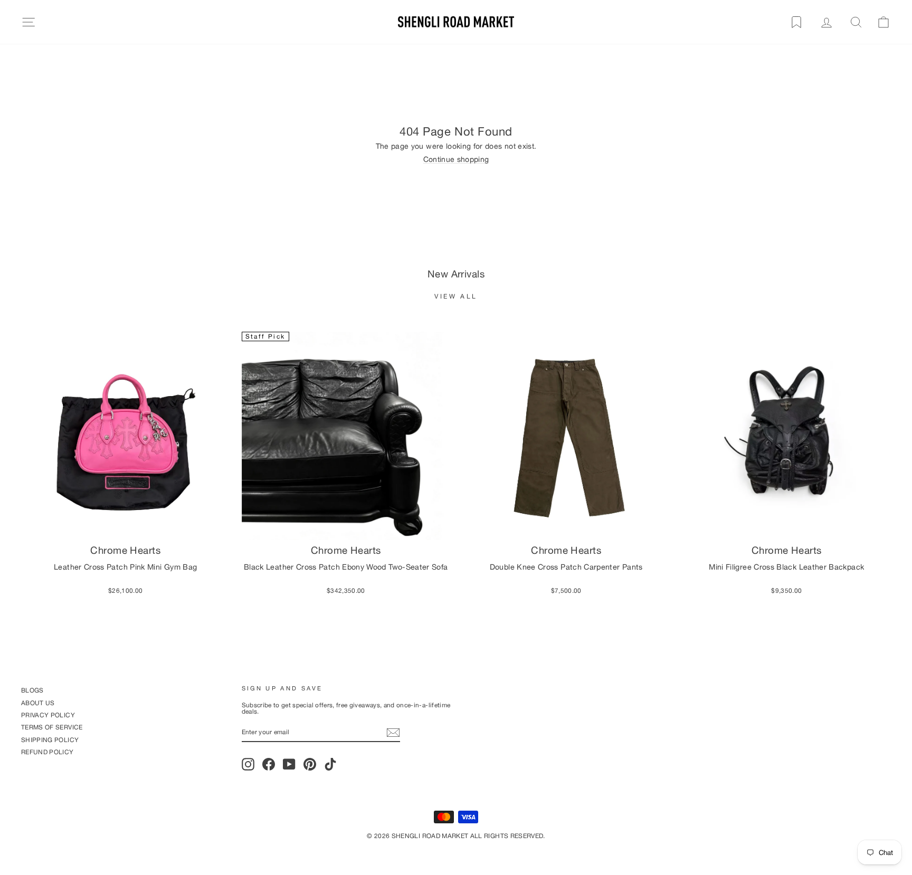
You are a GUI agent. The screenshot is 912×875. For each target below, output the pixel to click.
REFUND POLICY (47, 752)
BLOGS (32, 690)
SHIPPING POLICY (50, 740)
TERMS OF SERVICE (52, 727)
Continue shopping (456, 160)
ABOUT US (38, 703)
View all (456, 296)
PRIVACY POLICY (48, 715)
